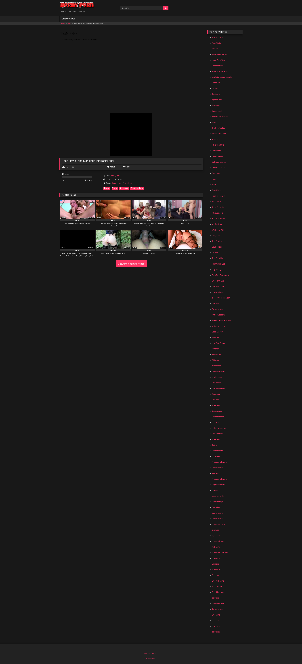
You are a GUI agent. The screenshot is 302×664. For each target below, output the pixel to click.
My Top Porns (217, 224)
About (112, 167)
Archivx (215, 253)
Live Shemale (217, 434)
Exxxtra (215, 49)
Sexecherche (217, 66)
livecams (215, 473)
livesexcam (216, 354)
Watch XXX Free (219, 134)
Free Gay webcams (220, 553)
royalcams (216, 536)
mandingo (128, 183)
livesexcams (217, 411)
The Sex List (217, 241)
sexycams (216, 632)
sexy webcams (218, 604)
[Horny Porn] (77, 6)
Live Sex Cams (218, 287)
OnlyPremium (217, 156)
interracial (125, 188)
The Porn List (217, 258)
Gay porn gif (217, 270)
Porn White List (218, 264)
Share (127, 167)
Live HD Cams (218, 281)
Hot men (215, 349)
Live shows (216, 383)
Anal (69, 24)
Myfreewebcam (218, 315)
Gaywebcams (217, 309)
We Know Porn (218, 230)
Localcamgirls (218, 496)
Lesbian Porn (217, 332)
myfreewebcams (219, 428)
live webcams (217, 609)
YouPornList (217, 247)
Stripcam (215, 337)
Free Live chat (218, 417)
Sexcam (215, 564)
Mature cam (217, 587)
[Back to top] (294, 657)
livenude (215, 530)
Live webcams (218, 581)
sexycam (215, 598)
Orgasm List (217, 111)
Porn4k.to (216, 105)
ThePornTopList (218, 128)
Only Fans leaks (218, 168)
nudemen (216, 456)
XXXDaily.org (217, 213)
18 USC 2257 (151, 659)
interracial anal (138, 188)
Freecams (216, 405)
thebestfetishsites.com (221, 298)
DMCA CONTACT (68, 19)
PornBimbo (216, 43)
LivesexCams (217, 292)
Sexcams (216, 394)
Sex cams (216, 173)
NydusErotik (217, 100)
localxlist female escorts (222, 77)
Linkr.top (215, 88)
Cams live (216, 507)
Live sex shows (218, 388)
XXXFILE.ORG (218, 145)
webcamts (216, 547)
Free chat (216, 570)
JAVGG (215, 185)
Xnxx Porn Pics (218, 60)
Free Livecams (218, 592)
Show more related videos (131, 264)
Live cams (216, 626)
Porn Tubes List (218, 196)
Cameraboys (217, 513)
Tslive (214, 445)
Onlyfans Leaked (219, 162)
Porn (214, 122)
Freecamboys (217, 502)
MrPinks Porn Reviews (221, 320)
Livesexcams (217, 468)
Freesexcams (217, 451)
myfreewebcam (218, 524)
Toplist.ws (216, 94)
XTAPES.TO (217, 37)
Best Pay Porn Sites (220, 275)
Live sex (215, 400)
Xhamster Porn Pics (220, 54)
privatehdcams (218, 541)
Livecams (216, 558)
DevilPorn (216, 83)
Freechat (215, 575)
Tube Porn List (218, 207)
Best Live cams (218, 371)
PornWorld (216, 151)
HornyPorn (115, 176)
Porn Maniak (217, 190)
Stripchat (215, 360)
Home (63, 24)
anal (115, 188)
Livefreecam (217, 377)
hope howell (117, 183)
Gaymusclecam (218, 485)
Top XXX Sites (218, 202)
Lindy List (216, 236)
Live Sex (215, 304)
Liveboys (215, 490)
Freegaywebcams (219, 462)
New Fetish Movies (220, 117)
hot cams (215, 422)
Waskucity (216, 139)
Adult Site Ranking (220, 71)
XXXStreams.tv (218, 219)
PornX (214, 179)
